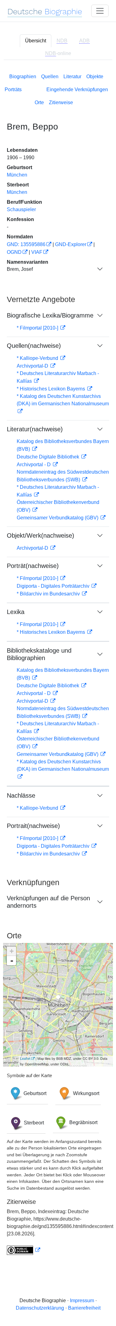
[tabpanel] (58, 663)
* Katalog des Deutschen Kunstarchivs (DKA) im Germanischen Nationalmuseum (63, 400)
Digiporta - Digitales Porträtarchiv (54, 586)
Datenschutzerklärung (40, 1308)
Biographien (22, 76)
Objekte (94, 76)
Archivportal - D (34, 464)
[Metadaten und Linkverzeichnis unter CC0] (23, 1250)
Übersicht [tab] (35, 40)
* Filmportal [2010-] (38, 327)
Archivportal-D (33, 366)
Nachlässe (21, 795)
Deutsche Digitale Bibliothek (48, 456)
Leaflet (25, 1058)
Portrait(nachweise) (33, 825)
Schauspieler (21, 209)
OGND (14, 252)
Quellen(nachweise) (34, 345)
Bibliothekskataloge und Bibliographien (39, 654)
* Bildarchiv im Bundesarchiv (49, 593)
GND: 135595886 (26, 244)
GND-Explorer (70, 244)
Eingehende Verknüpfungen (77, 89)
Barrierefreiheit (84, 1308)
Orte (39, 102)
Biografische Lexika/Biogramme (50, 315)
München (17, 174)
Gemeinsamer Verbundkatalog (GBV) (58, 517)
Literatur (72, 76)
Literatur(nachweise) (35, 429)
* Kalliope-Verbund (38, 358)
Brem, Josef (20, 269)
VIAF (36, 252)
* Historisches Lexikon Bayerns (51, 388)
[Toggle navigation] (100, 11)
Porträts (13, 89)
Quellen (49, 76)
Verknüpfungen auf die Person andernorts (48, 902)
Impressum (82, 1300)
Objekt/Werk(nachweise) (40, 535)
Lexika (15, 611)
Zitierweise (61, 102)
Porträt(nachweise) (33, 565)
